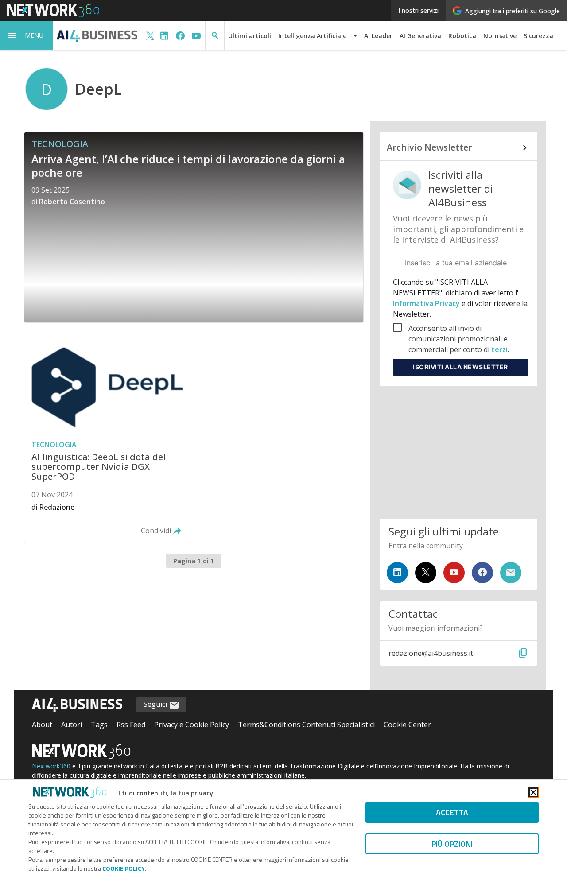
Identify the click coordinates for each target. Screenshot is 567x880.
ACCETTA (452, 812)
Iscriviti (460, 367)
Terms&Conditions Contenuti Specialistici (306, 724)
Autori (71, 724)
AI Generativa (420, 35)
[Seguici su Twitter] (425, 572)
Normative (500, 35)
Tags (99, 724)
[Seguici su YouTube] (454, 572)
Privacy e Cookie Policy (191, 724)
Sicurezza (538, 35)
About (42, 724)
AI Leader (378, 35)
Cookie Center (407, 724)
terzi (499, 349)
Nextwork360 (51, 766)
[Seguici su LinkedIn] (397, 572)
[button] (26, 35)
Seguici (156, 704)
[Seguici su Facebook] (482, 572)
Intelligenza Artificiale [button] (312, 35)
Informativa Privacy (427, 303)
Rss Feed (131, 724)
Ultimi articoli (249, 35)
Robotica (462, 35)
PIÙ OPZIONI (452, 844)
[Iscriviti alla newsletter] (510, 572)
